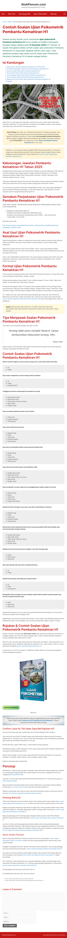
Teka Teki (11, 14)
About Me (46, 935)
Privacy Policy (53, 935)
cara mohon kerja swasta (19, 787)
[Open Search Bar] (64, 14)
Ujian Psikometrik (40, 14)
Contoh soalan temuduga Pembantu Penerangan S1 (38, 855)
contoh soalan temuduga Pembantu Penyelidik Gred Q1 (44, 849)
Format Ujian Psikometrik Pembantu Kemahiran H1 (23, 73)
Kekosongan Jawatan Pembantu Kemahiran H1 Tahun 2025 (26, 67)
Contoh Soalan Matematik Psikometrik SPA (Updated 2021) (22, 299)
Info (3, 14)
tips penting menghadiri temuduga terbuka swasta (25, 793)
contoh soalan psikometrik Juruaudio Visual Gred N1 (19, 865)
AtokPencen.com (33, 4)
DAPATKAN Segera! (11, 707)
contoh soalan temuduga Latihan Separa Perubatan (46, 818)
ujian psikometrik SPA (16, 774)
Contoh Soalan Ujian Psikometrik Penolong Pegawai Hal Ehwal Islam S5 (24, 880)
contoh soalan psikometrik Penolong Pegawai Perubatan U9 (22, 830)
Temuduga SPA (24, 14)
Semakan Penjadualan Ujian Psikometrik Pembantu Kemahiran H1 (28, 69)
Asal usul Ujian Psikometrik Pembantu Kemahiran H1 (23, 71)
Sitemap (53, 14)
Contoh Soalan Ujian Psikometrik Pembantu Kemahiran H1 (25, 77)
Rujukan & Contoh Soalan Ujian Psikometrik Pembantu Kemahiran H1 (29, 79)
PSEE (9, 22)
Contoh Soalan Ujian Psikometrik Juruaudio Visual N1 (19, 878)
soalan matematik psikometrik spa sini (29, 646)
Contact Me (61, 935)
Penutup (9, 81)
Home (4, 22)
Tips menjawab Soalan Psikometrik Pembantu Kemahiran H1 (26, 75)
